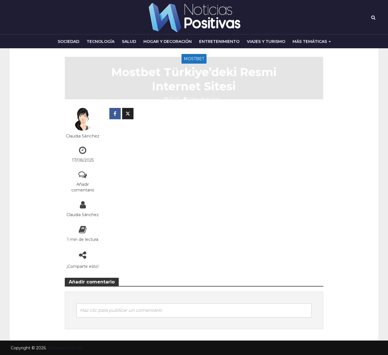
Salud (129, 41)
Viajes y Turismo (266, 41)
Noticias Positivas (65, 347)
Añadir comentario (82, 187)
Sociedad (68, 41)
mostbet (194, 58)
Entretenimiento (219, 41)
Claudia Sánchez (82, 136)
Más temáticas (310, 41)
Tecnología (100, 41)
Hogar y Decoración (167, 41)
